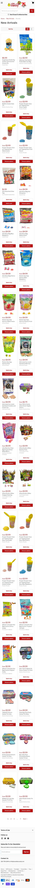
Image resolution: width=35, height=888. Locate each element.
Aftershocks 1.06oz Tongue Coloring (8, 494)
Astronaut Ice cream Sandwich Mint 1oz (25, 362)
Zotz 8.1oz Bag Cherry (8, 276)
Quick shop (9, 69)
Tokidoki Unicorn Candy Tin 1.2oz (7, 713)
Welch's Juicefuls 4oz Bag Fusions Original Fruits (8, 670)
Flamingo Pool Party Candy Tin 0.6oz (25, 713)
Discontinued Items (16, 872)
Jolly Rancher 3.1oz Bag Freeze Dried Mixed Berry (7, 449)
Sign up (26, 852)
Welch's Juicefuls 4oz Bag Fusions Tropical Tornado (25, 626)
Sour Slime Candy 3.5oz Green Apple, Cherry (25, 405)
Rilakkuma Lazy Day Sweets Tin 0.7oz (8, 799)
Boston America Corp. (7, 107)
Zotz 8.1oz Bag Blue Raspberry (8, 234)
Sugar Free (4, 871)
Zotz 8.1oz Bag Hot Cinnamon (24, 192)
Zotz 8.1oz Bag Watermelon (23, 234)
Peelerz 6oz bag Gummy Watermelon (8, 320)
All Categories (12, 871)
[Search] (32, 11)
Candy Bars (24, 869)
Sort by (11, 29)
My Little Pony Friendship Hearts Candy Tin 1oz (24, 756)
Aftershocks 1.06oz (25, 493)
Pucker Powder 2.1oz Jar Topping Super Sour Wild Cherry (25, 538)
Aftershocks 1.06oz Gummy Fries (25, 449)
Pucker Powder (23, 108)
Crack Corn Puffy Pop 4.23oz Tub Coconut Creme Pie (8, 61)
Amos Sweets (22, 280)
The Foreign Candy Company (23, 452)
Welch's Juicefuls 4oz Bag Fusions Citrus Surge (8, 626)
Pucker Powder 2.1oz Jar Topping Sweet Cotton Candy (8, 582)
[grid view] (27, 29)
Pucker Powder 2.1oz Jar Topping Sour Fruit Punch (25, 149)
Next (24, 819)
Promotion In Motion (7, 629)
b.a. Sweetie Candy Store (8, 194)
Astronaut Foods (23, 365)
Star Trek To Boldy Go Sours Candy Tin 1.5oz (25, 669)
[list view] (31, 29)
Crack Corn (5, 65)
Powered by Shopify (6, 876)
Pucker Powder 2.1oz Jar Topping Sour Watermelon (8, 149)
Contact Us (20, 871)
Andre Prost (22, 194)
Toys (30, 869)
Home (3, 18)
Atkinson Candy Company (25, 63)
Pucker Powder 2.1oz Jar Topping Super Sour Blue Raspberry (25, 582)
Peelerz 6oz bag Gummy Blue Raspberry (24, 277)
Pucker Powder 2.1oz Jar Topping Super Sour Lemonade (8, 538)
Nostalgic (16, 869)
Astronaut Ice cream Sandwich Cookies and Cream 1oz (9, 405)
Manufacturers (5, 872)
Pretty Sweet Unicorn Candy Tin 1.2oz (8, 755)
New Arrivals (10, 18)
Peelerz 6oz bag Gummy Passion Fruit (25, 320)
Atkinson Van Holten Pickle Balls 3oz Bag (25, 61)
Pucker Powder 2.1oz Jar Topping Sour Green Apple (25, 105)
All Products (9, 869)
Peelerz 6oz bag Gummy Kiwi (7, 362)
